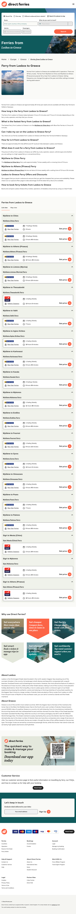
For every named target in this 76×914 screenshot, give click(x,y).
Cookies (3, 880)
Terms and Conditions (7, 888)
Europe (13, 59)
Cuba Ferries (30, 880)
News (28, 867)
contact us (54, 904)
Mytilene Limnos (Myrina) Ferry (15, 272)
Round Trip (9, 16)
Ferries (29, 846)
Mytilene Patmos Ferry (11, 520)
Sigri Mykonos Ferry (10, 564)
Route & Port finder (7, 849)
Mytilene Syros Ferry (11, 459)
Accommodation (31, 843)
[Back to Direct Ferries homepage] (15, 4)
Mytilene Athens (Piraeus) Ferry (15, 251)
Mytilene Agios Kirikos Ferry (13, 336)
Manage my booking (58, 846)
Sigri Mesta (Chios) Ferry (12, 540)
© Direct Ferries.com (6, 901)
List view (4, 207)
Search (63, 32)
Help (2, 867)
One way (18, 16)
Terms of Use (5, 885)
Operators (4, 846)
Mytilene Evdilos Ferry (11, 418)
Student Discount (32, 869)
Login (53, 843)
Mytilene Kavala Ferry (11, 377)
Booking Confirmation (58, 849)
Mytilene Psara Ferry (11, 500)
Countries (4, 843)
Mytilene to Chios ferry (42, 125)
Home (3, 59)
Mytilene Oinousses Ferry (12, 479)
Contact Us (4, 862)
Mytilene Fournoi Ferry (11, 438)
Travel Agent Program (58, 864)
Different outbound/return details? (34, 16)
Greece (23, 59)
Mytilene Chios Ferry (11, 221)
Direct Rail (30, 883)
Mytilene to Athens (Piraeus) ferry (12, 170)
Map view (13, 207)
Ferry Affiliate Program (58, 862)
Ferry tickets (5, 851)
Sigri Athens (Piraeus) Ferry (13, 587)
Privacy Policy (5, 883)
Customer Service (6, 864)
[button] (38, 215)
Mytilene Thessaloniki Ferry (13, 292)
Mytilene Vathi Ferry (10, 316)
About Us (29, 862)
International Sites (32, 864)
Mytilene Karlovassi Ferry (12, 356)
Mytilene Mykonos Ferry (12, 397)
